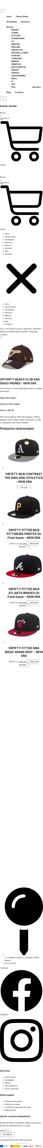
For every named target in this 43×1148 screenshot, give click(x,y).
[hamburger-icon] (2, 10)
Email (2, 1131)
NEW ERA (28, 329)
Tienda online (22, 16)
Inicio (9, 16)
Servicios (36, 87)
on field (38, 420)
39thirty (37, 417)
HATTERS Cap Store (14, 329)
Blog (9, 92)
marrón (22, 420)
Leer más (24, 488)
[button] (21, 279)
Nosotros (25, 22)
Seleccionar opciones (29, 545)
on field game (5, 423)
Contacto (19, 92)
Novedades (12, 22)
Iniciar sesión (8, 106)
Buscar (2, 113)
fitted (16, 420)
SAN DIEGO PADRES (20, 423)
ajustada (3, 420)
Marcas (10, 27)
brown (10, 420)
